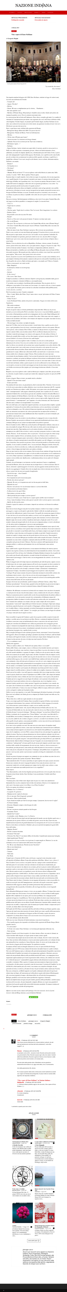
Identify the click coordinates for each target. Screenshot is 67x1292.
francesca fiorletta (16, 1226)
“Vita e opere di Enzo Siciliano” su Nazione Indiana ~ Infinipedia (34, 1081)
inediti (14, 31)
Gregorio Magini (45, 1021)
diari (14, 1222)
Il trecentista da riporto (41, 20)
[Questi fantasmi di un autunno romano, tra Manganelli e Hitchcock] (45, 1213)
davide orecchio (16, 1143)
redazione (37, 1191)
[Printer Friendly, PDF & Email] (33, 998)
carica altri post (33, 1240)
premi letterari (17, 1023)
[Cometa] (22, 1213)
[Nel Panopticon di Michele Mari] (22, 1129)
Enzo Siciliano (22, 1021)
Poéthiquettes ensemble (17, 20)
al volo (14, 1138)
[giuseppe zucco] (17, 1256)
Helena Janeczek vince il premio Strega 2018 (44, 1189)
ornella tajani (38, 1143)
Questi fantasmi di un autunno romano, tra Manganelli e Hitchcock (45, 1226)
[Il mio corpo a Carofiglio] (22, 1176)
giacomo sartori (16, 1190)
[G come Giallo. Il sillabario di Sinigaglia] (45, 1129)
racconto (37, 1023)
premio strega (28, 1023)
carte (36, 1138)
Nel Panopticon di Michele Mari (20, 1142)
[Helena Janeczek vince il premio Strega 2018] (45, 1176)
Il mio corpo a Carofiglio (18, 1189)
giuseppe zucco (32, 1015)
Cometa (14, 1225)
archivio (37, 1185)
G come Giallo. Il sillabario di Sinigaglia (45, 1142)
